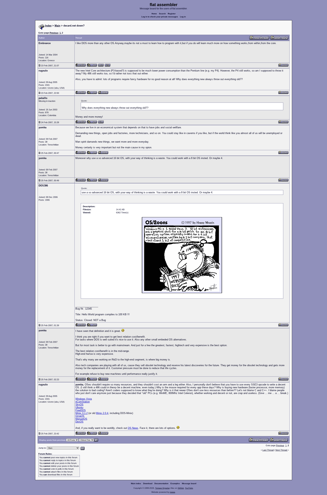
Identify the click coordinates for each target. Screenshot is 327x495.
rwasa (172, 492)
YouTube (189, 488)
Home (154, 14)
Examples (175, 483)
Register (172, 14)
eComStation (82, 401)
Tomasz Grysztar (162, 488)
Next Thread (281, 450)
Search (162, 14)
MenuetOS (81, 418)
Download (147, 483)
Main (57, 25)
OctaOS (79, 416)
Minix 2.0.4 (102, 413)
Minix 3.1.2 (81, 413)
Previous (54, 33)
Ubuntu (79, 407)
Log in (183, 17)
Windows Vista (83, 398)
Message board (189, 483)
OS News (133, 428)
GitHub (181, 488)
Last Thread (268, 450)
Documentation (161, 483)
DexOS (79, 421)
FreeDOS (80, 410)
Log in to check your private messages (159, 17)
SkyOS (79, 404)
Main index (136, 483)
